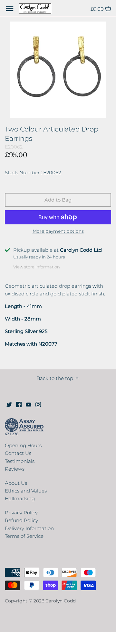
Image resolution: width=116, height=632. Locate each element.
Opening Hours (23, 445)
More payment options (58, 231)
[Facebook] (19, 404)
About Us (16, 483)
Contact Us (18, 453)
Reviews (14, 469)
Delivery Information (29, 528)
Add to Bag (58, 200)
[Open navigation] (10, 9)
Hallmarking (20, 498)
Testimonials (19, 461)
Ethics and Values (26, 491)
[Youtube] (28, 404)
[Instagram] (38, 404)
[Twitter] (9, 404)
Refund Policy (21, 520)
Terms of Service (24, 536)
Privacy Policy (21, 513)
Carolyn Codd (60, 600)
